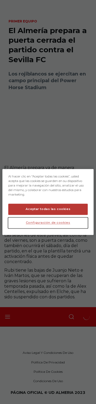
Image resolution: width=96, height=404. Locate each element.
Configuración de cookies (48, 223)
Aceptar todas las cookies (48, 209)
